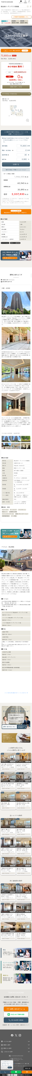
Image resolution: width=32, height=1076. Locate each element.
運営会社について (24, 1025)
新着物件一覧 (6, 1025)
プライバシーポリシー (22, 1066)
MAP (13, 279)
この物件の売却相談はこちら (21, 17)
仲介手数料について (19, 1063)
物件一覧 (27, 1063)
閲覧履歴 (25, 2)
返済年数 (4, 155)
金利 (3, 159)
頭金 (7, 150)
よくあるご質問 (15, 1025)
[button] (30, 36)
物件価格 (4, 146)
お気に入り (21, 2)
